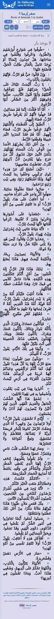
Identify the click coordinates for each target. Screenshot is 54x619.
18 (48, 348)
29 (48, 538)
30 (48, 553)
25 (48, 478)
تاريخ (44, 595)
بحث (38, 593)
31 (48, 563)
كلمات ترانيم (16, 595)
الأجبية (17, 593)
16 (48, 313)
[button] (36, 21)
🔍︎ (16, 21)
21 (48, 398)
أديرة (22, 595)
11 (48, 229)
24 (48, 458)
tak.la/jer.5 (27, 608)
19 (48, 358)
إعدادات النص (38, 27)
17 (48, 324)
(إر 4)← (8, 22)
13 (48, 254)
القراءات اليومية (25, 593)
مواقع (27, 597)
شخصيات (34, 595)
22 (48, 418)
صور (4, 595)
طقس (6, 593)
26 (48, 488)
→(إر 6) (46, 22)
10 (48, 214)
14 (48, 269)
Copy (22, 605)
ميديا (9, 595)
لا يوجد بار (42, 43)
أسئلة (11, 593)
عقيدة (49, 595)
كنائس (28, 595)
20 (48, 388)
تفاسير (47, 27)
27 (48, 503)
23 (48, 448)
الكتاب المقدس (46, 593)
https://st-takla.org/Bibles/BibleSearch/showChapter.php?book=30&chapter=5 (27, 601)
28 (48, 518)
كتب (39, 595)
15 (48, 294)
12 (48, 239)
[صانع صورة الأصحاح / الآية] (6, 27)
